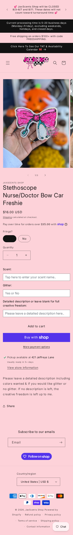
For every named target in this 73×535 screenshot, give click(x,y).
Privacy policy (53, 514)
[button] (8, 63)
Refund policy (33, 514)
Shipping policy (50, 520)
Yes (9, 238)
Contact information (38, 526)
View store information (22, 367)
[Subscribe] (60, 442)
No (24, 238)
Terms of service (27, 520)
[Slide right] (45, 175)
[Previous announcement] (7, 9)
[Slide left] (28, 175)
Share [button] (11, 406)
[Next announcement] (66, 9)
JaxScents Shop (34, 509)
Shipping (7, 217)
